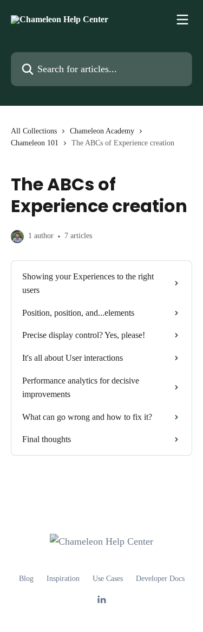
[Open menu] (182, 19)
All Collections (34, 131)
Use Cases (108, 578)
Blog (26, 578)
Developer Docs (160, 578)
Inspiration (63, 578)
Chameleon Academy (102, 131)
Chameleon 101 (34, 143)
